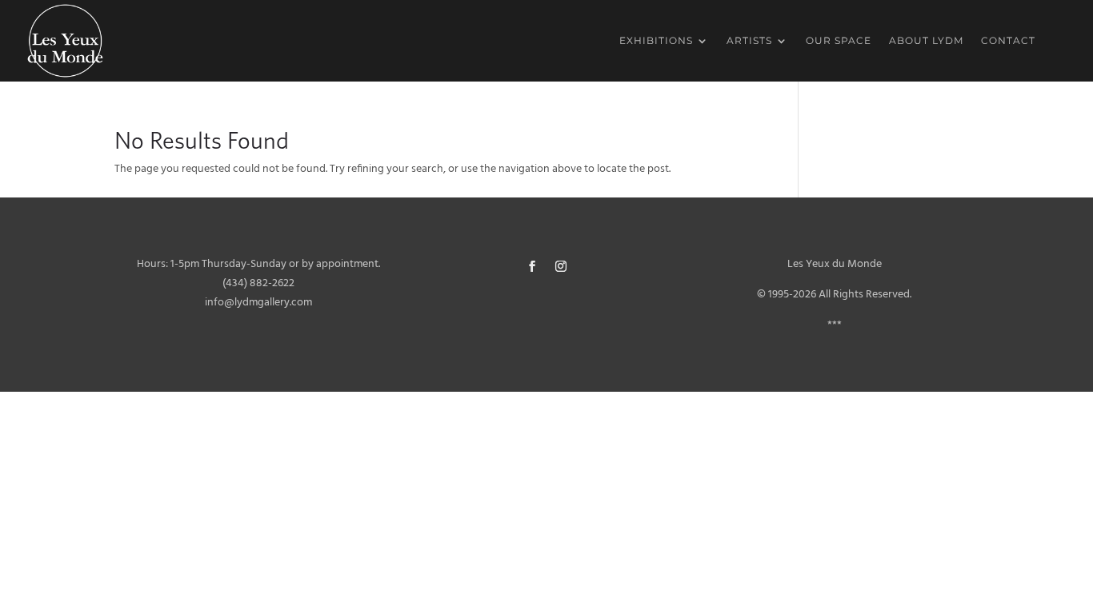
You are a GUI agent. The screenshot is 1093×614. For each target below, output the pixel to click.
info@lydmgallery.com (258, 302)
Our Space (838, 40)
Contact (1008, 40)
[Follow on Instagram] (561, 266)
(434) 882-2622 (258, 283)
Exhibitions (656, 40)
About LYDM (926, 40)
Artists (749, 40)
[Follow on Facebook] (532, 266)
